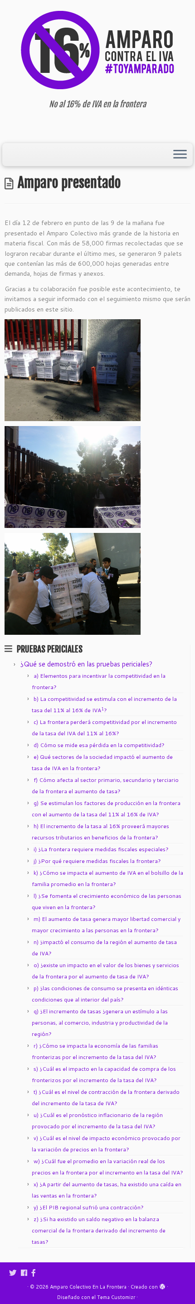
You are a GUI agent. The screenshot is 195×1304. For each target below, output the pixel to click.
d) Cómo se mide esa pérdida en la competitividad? (99, 745)
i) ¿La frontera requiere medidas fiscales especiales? (101, 849)
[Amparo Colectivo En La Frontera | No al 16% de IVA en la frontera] (97, 50)
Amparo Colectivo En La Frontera (88, 1286)
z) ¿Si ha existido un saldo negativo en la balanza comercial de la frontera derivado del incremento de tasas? (99, 1230)
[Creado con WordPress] (162, 1285)
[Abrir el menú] (180, 155)
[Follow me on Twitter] (15, 1272)
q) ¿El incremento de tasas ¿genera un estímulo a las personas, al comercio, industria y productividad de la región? (100, 1022)
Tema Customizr (116, 1297)
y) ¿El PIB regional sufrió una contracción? (89, 1207)
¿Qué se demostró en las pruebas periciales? (86, 664)
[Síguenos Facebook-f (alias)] (36, 1272)
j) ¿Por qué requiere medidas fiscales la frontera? (97, 861)
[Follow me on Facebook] (26, 1272)
